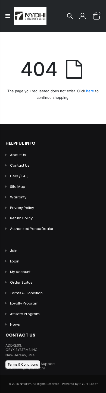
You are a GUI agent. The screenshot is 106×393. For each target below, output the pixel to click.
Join (13, 250)
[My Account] (82, 16)
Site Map (17, 186)
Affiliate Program (25, 313)
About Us (18, 154)
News (15, 324)
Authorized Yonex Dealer (32, 228)
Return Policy (21, 218)
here (90, 91)
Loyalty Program (24, 303)
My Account (20, 271)
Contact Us (19, 165)
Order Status (21, 282)
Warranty (18, 197)
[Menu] (7, 16)
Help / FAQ (19, 176)
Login (14, 261)
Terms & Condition (26, 293)
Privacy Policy (22, 207)
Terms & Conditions (23, 364)
